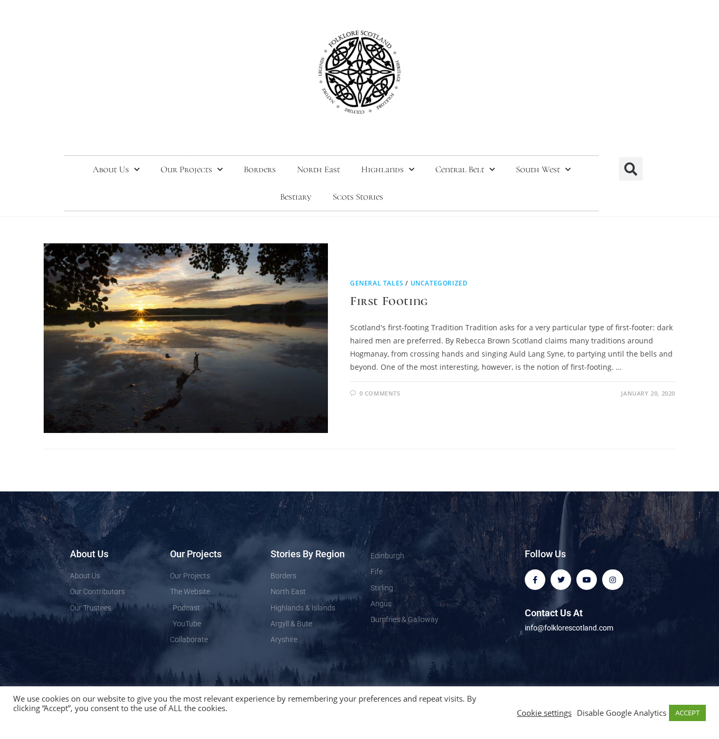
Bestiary (296, 196)
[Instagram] (612, 579)
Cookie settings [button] (544, 712)
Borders (260, 169)
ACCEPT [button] (687, 712)
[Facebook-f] (535, 579)
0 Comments (380, 393)
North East (318, 169)
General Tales (377, 283)
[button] (631, 169)
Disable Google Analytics (621, 712)
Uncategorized (439, 283)
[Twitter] (561, 579)
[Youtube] (586, 579)
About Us (111, 169)
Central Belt (459, 169)
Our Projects (186, 169)
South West (538, 169)
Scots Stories (358, 196)
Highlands (382, 169)
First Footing (389, 301)
